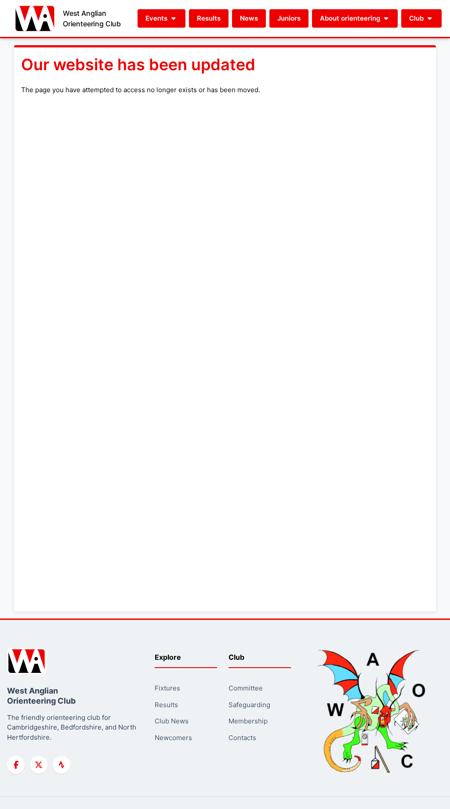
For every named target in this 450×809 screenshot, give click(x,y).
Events (157, 18)
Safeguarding (249, 705)
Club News (172, 721)
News (249, 18)
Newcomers (173, 737)
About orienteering (351, 18)
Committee (246, 688)
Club (417, 18)
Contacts (242, 737)
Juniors (289, 18)
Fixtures (167, 688)
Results (209, 18)
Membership (248, 721)
